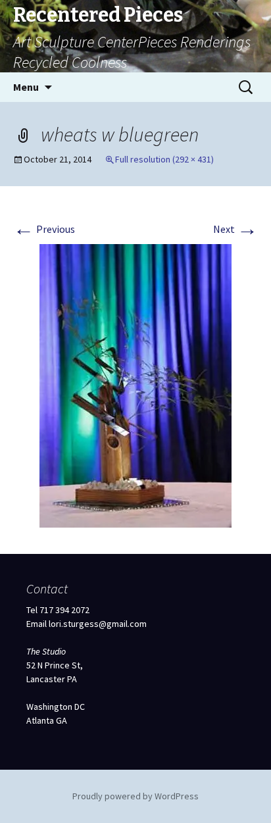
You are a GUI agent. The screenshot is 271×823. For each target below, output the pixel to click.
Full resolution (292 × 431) (164, 159)
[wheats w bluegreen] (135, 384)
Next (235, 229)
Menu (26, 86)
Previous (44, 229)
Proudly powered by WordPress (135, 796)
